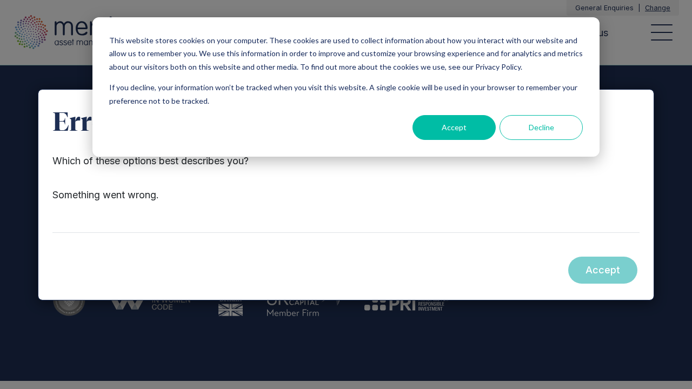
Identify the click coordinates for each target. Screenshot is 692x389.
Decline (541, 127)
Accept (454, 127)
